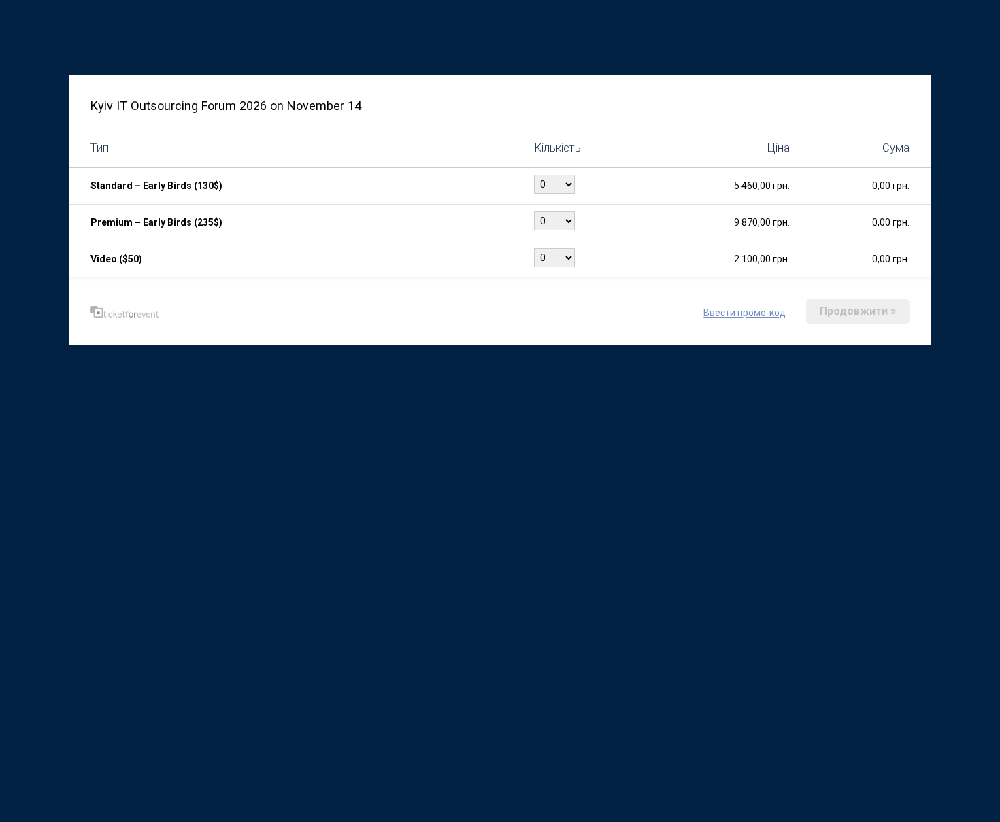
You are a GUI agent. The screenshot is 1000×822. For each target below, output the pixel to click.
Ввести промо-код (744, 312)
